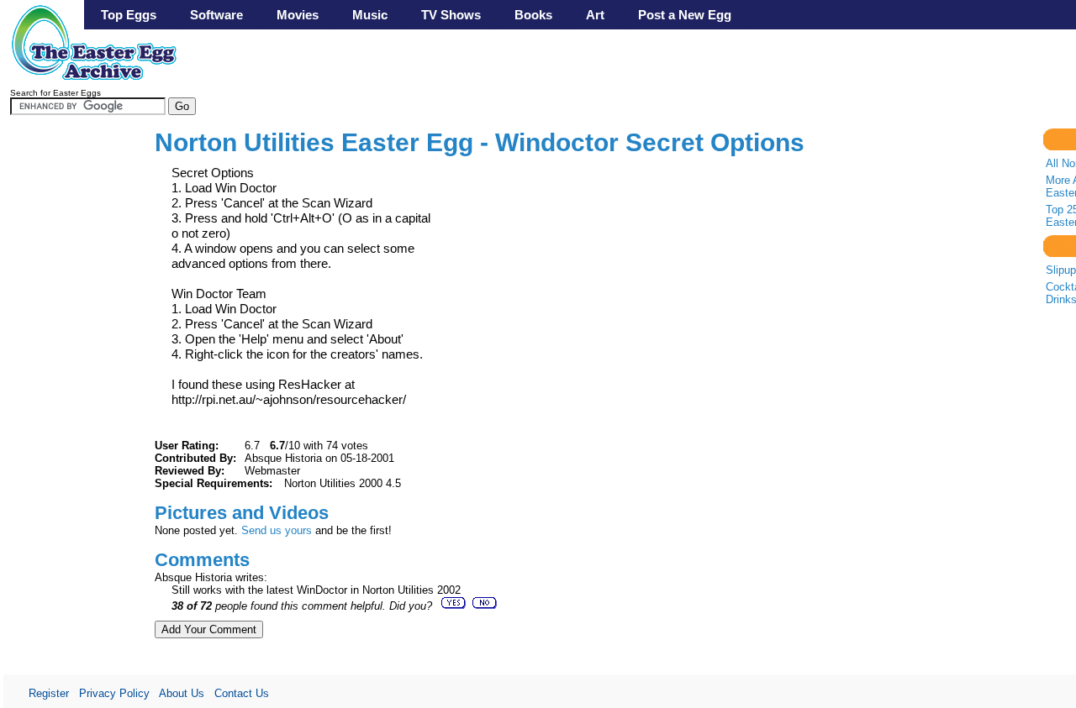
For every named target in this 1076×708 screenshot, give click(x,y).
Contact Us (241, 693)
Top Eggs (128, 15)
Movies (298, 15)
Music (370, 15)
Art (595, 15)
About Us (181, 693)
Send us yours (276, 530)
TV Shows (451, 15)
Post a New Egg (684, 15)
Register (49, 693)
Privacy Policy (114, 693)
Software (216, 15)
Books (533, 15)
